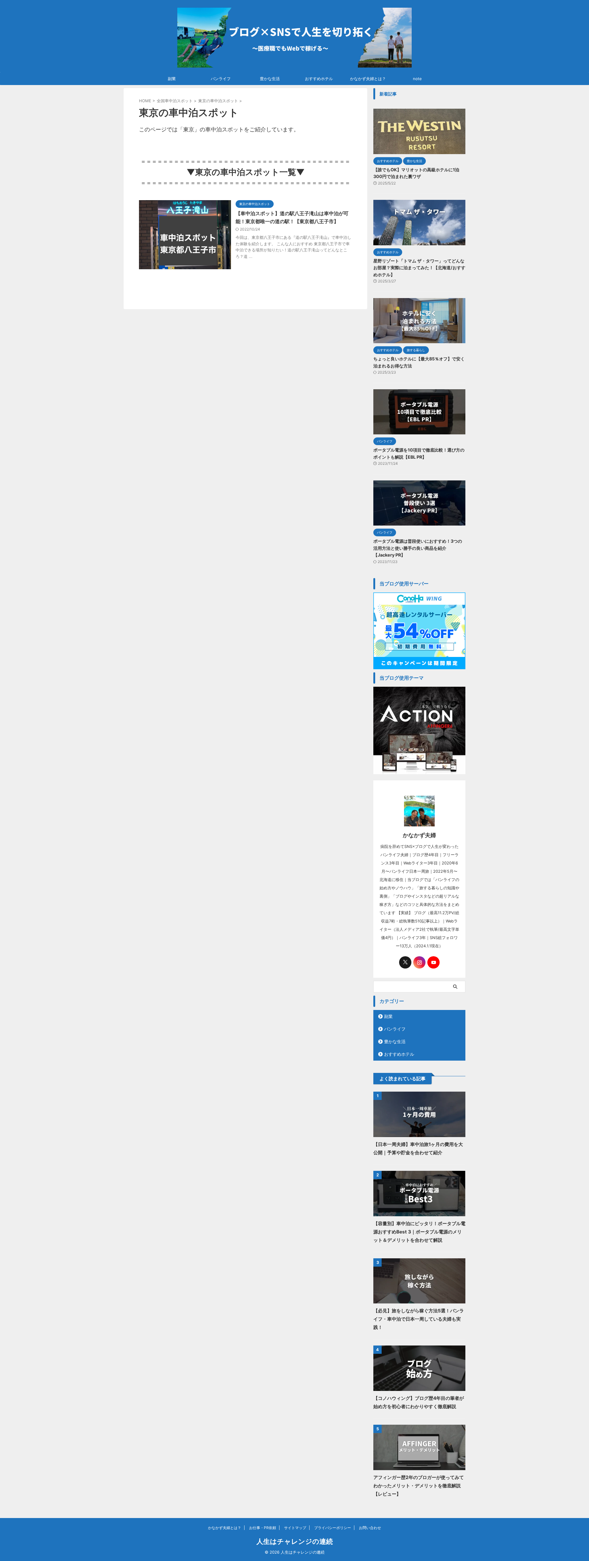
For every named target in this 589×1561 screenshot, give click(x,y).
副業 (172, 78)
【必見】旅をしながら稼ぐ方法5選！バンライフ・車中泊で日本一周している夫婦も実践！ (418, 1319)
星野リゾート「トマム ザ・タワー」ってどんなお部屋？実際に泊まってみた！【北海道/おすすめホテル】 (419, 267)
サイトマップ (295, 1527)
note (417, 78)
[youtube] (433, 962)
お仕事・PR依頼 (262, 1527)
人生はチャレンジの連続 (294, 1541)
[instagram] (419, 962)
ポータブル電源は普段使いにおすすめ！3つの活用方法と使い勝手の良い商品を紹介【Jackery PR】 (417, 547)
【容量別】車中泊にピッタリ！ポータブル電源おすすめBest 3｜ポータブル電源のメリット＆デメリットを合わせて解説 (419, 1232)
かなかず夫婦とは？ (368, 78)
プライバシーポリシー (332, 1527)
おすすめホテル (319, 78)
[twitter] (405, 962)
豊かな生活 (270, 78)
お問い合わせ (370, 1527)
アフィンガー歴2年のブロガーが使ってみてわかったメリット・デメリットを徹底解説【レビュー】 (418, 1485)
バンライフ (221, 78)
